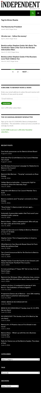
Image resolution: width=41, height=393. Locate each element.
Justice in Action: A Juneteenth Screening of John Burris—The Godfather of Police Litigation (18, 286)
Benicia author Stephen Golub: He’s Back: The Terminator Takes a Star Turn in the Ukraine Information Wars (19, 47)
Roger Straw (13, 29)
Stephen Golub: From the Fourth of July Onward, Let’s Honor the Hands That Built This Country (20, 262)
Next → (25, 72)
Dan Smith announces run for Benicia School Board (19, 151)
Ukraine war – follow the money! (14, 36)
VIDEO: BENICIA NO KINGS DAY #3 (14, 302)
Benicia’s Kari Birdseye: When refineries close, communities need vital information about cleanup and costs (20, 278)
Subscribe (6, 103)
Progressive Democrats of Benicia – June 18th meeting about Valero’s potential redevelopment (20, 295)
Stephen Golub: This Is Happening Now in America (19, 238)
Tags (3, 367)
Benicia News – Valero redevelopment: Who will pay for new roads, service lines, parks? (19, 222)
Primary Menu (38, 13)
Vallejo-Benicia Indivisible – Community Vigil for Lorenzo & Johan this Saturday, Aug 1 (18, 183)
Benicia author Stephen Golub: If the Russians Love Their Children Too (19, 58)
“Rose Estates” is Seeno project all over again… (17, 207)
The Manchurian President (11, 27)
